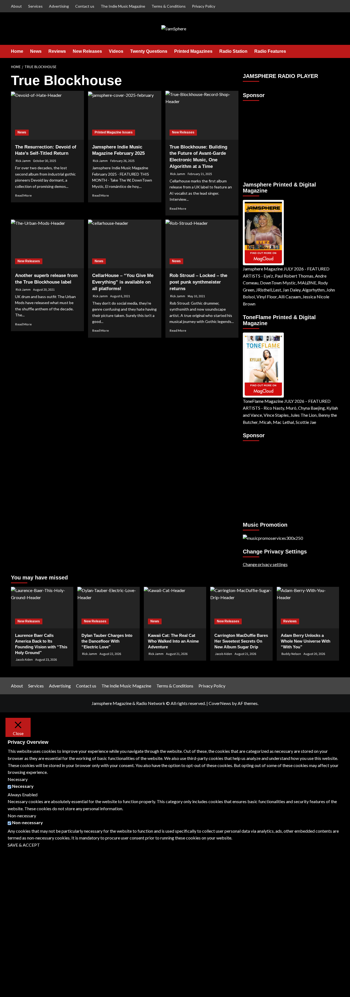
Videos (116, 51)
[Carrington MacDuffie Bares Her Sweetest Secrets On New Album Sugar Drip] (241, 607)
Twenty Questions (148, 51)
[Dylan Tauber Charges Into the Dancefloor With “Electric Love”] (108, 607)
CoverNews (220, 703)
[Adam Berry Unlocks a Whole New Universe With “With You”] (308, 607)
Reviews (57, 51)
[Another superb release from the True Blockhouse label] (47, 244)
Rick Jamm (23, 161)
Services (35, 6)
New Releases (87, 51)
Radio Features (270, 51)
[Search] (335, 51)
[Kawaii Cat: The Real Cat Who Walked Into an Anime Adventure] (175, 607)
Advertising (59, 6)
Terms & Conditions (168, 6)
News (36, 51)
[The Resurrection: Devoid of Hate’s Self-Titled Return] (47, 115)
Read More (23, 195)
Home (17, 51)
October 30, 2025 (44, 161)
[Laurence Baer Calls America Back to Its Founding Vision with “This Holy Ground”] (42, 607)
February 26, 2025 (122, 161)
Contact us (84, 6)
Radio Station (233, 51)
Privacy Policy (203, 6)
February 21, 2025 (200, 174)
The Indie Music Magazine (123, 6)
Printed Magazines (193, 51)
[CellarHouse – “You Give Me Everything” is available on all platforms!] (124, 244)
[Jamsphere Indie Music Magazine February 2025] (124, 115)
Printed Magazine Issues (114, 132)
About (16, 6)
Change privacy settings (265, 564)
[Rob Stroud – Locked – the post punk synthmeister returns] (201, 244)
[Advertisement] (277, 138)
